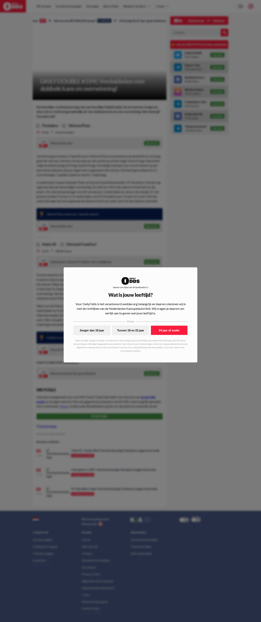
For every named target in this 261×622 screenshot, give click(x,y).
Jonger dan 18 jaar (91, 330)
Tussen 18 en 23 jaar (130, 330)
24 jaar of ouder (169, 330)
